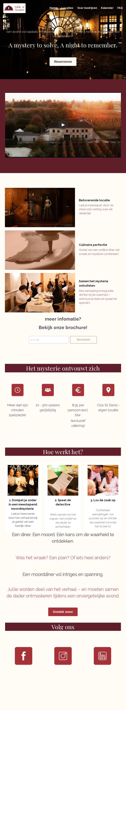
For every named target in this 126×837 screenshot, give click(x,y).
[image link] (14, 8)
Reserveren (63, 61)
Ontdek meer (63, 612)
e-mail (35, 340)
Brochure (83, 339)
